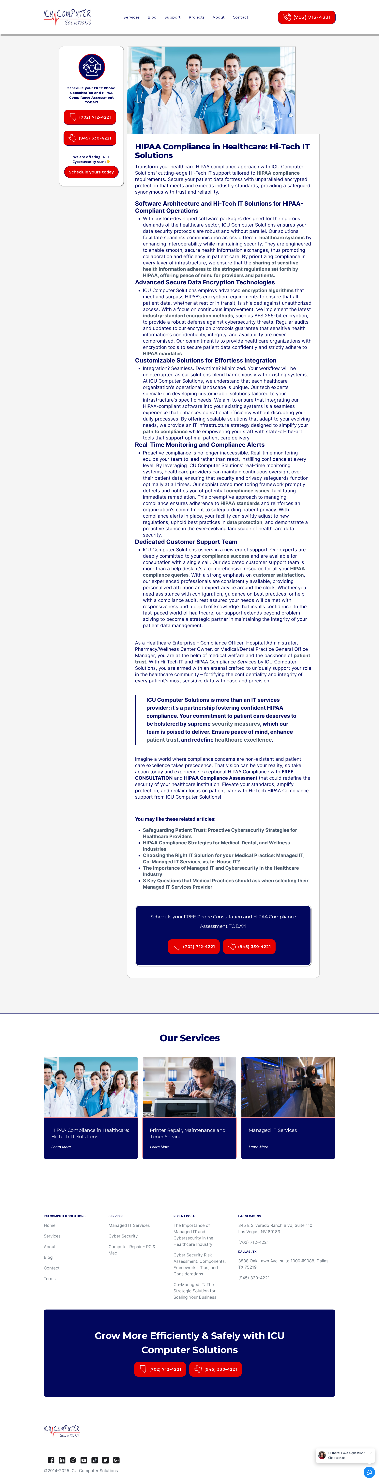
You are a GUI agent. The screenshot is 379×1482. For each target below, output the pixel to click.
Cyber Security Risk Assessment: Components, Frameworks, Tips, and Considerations (200, 1264)
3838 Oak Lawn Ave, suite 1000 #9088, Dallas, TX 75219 (284, 1264)
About (219, 17)
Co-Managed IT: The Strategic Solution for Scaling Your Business (195, 1291)
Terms (50, 1278)
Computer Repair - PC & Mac (132, 1249)
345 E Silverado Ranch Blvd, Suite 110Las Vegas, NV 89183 (275, 1228)
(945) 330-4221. (254, 1277)
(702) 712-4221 (253, 1242)
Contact (241, 17)
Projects (197, 17)
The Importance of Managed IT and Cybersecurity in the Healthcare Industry (193, 1235)
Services (132, 17)
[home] (68, 17)
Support (173, 17)
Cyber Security (123, 1236)
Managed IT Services (129, 1225)
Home (49, 1225)
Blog (152, 17)
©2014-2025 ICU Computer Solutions (81, 1470)
